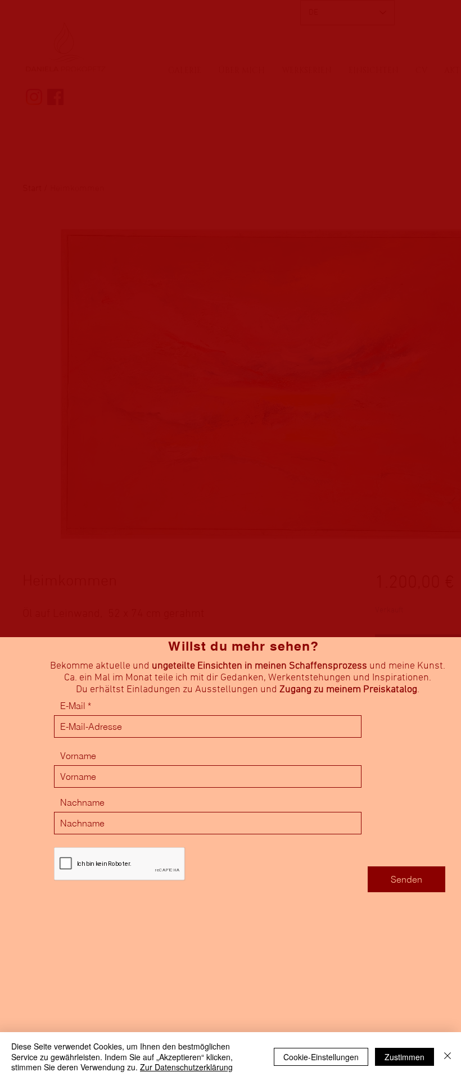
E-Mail (72, 705)
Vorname (78, 755)
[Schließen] (447, 1056)
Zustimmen (404, 1056)
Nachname (82, 802)
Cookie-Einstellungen (321, 1056)
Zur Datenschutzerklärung (186, 1067)
